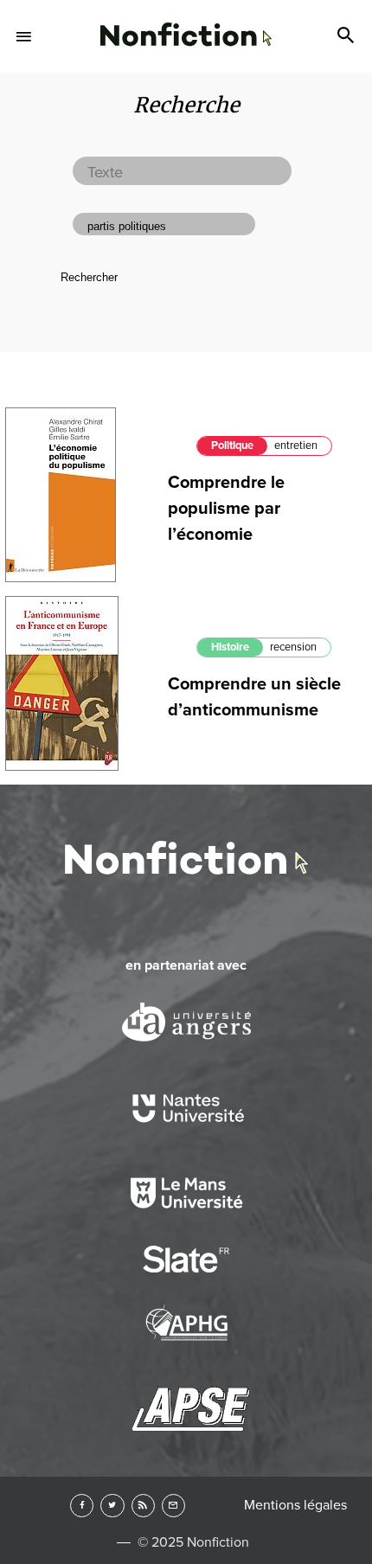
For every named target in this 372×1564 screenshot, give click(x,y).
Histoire (230, 647)
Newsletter (173, 1505)
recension (293, 647)
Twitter (112, 1505)
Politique (232, 445)
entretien (295, 445)
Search (347, 36)
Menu (24, 36)
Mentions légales (295, 1505)
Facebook (81, 1505)
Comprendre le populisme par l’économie (226, 508)
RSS (143, 1505)
